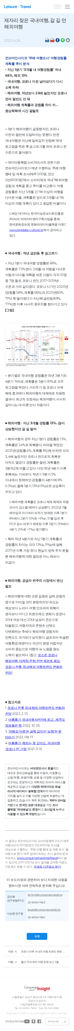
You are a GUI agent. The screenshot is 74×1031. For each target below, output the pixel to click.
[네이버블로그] (33, 1021)
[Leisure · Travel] (17, 6)
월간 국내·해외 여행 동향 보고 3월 (40, 961)
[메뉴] (67, 7)
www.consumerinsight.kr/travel (37, 858)
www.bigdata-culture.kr (26, 230)
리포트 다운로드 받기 (47, 866)
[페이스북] (39, 1021)
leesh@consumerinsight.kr (44, 909)
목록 (37, 936)
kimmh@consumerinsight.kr (45, 894)
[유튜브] (27, 1021)
